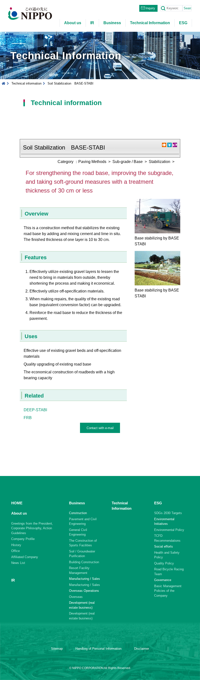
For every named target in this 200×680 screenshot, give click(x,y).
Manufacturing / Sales (84, 585)
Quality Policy (164, 563)
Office (15, 551)
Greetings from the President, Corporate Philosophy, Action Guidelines (32, 528)
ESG (183, 23)
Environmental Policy (169, 530)
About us (72, 23)
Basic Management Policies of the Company (167, 590)
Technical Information (150, 23)
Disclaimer (141, 648)
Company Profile (23, 539)
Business (112, 23)
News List (18, 563)
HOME (16, 503)
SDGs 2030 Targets (168, 513)
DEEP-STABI (35, 410)
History (16, 545)
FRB (28, 418)
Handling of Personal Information (98, 648)
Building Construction (84, 562)
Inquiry (150, 8)
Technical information (26, 83)
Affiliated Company (24, 557)
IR (92, 23)
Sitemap (57, 648)
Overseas (76, 597)
